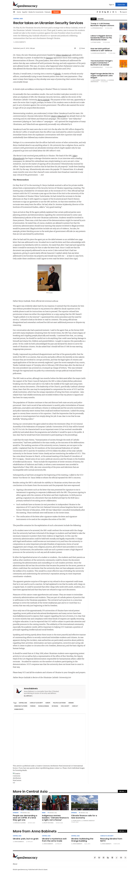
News (43, 812)
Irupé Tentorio (48, 823)
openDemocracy (97, 28)
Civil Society (65, 706)
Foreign (32, 706)
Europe (48, 703)
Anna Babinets (20, 42)
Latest (94, 19)
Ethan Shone (96, 42)
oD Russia (55, 706)
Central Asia (18, 18)
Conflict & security (36, 703)
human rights (18, 709)
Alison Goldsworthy (99, 53)
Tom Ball (103, 80)
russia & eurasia (43, 706)
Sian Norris (96, 80)
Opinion (15, 812)
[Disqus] (49, 738)
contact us (58, 768)
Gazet (45, 869)
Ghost (40, 869)
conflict (75, 706)
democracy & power (20, 706)
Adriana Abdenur (88, 820)
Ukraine (71, 703)
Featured (101, 19)
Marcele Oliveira (20, 823)
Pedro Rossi (77, 820)
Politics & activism (59, 703)
